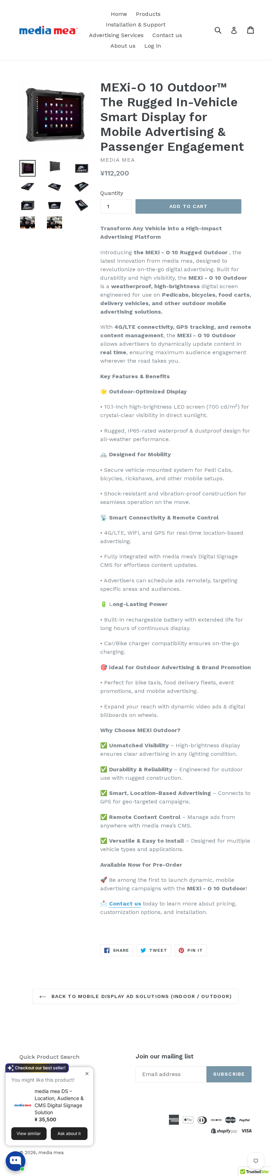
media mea (51, 1152)
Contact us (167, 35)
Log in (152, 45)
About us (123, 45)
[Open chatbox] (15, 1161)
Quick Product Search (49, 1056)
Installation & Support (135, 24)
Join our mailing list (165, 1056)
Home (119, 14)
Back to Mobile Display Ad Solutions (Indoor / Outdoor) (141, 996)
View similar (29, 1133)
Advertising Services (116, 35)
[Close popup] (87, 1073)
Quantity (111, 193)
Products (148, 14)
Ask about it (69, 1133)
